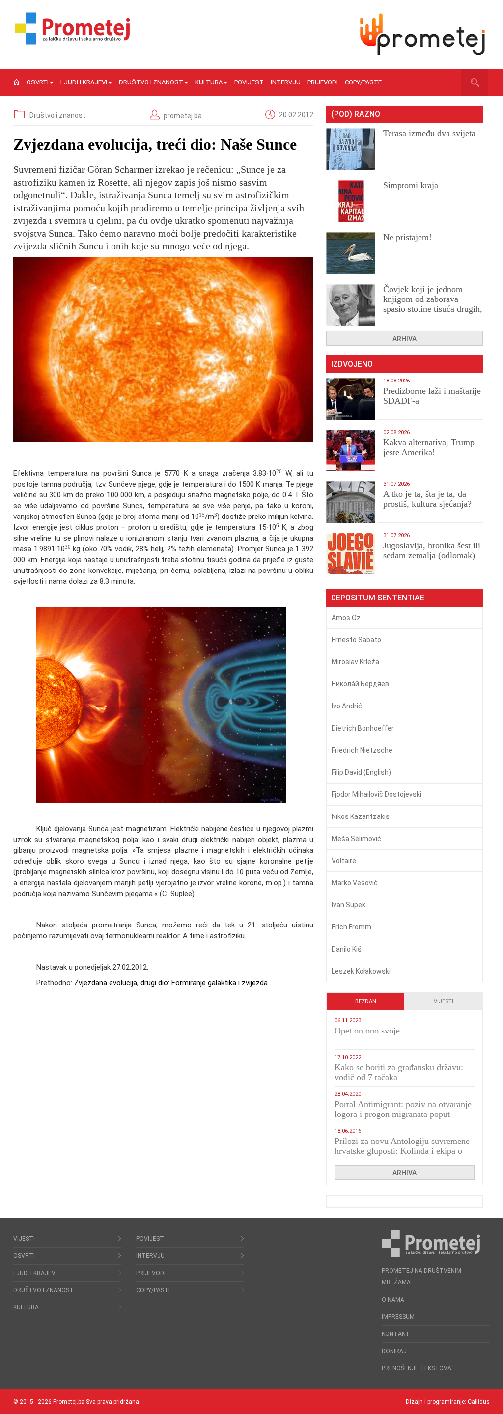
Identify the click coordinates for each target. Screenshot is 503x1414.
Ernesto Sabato (356, 640)
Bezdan (365, 1001)
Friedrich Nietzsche (362, 750)
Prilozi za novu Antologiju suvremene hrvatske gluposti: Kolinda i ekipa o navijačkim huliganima (402, 1151)
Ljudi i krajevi (83, 82)
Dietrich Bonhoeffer (363, 728)
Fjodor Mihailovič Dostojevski (376, 794)
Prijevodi (322, 82)
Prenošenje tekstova (416, 1368)
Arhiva (404, 339)
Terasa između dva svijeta (429, 133)
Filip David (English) (361, 772)
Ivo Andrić (347, 706)
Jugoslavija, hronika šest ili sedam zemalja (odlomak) (431, 550)
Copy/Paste (363, 82)
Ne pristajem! (407, 237)
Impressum (398, 1316)
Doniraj (394, 1351)
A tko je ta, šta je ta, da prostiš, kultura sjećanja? (427, 499)
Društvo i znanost (151, 82)
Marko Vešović (355, 883)
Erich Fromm (351, 927)
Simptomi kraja (410, 185)
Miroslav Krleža (355, 662)
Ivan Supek (348, 905)
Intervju (286, 82)
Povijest (249, 82)
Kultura (209, 82)
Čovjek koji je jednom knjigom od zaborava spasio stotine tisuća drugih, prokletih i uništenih (432, 304)
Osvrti (38, 82)
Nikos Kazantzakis (361, 816)
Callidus (479, 1401)
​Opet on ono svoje (367, 1030)
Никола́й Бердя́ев (360, 684)
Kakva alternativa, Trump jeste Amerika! (429, 447)
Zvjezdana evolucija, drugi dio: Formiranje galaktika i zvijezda (171, 983)
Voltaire (344, 861)
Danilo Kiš (347, 949)
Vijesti (443, 1001)
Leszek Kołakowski (361, 971)
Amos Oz (346, 618)
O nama (393, 1299)
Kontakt (396, 1334)
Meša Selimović (356, 839)
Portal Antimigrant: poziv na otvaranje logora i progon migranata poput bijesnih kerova (403, 1114)
